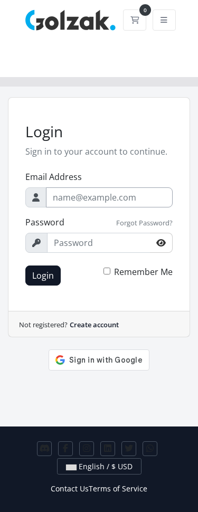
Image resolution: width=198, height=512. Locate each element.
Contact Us (70, 488)
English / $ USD (105, 466)
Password (44, 222)
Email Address (53, 177)
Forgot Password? (144, 222)
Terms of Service (118, 488)
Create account (94, 324)
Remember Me (143, 272)
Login (43, 275)
